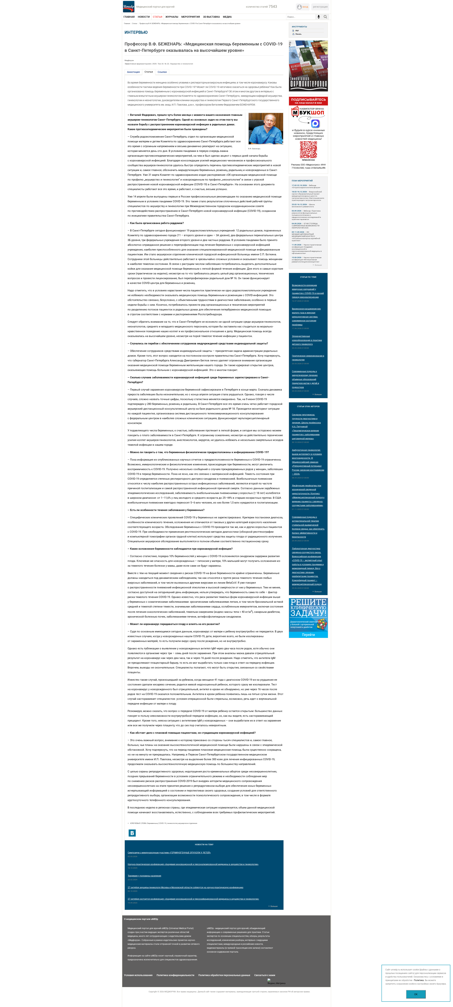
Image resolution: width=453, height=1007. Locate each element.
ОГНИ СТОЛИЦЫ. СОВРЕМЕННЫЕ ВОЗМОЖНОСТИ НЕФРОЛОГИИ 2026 (305, 226)
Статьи (134, 23)
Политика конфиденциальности (175, 975)
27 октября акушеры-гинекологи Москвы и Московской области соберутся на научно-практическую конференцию (185, 887)
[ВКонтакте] (132, 833)
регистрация (320, 6)
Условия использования (138, 975)
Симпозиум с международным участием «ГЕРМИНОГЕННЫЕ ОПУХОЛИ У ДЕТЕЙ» (169, 852)
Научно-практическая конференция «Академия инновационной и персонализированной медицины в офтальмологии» (307, 249)
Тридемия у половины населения (144, 876)
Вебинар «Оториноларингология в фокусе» (306, 186)
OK (416, 994)
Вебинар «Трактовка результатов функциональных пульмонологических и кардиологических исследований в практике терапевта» (306, 215)
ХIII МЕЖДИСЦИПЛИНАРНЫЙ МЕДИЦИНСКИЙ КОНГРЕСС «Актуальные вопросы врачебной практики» (306, 236)
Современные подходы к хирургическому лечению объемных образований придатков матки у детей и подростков (305, 379)
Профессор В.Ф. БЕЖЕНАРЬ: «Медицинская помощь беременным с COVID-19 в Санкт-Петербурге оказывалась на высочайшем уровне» (190, 23)
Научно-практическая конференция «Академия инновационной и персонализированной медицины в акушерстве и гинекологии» (193, 864)
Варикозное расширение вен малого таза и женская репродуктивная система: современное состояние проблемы (306, 317)
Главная (127, 23)
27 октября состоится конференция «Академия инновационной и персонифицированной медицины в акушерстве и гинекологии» (193, 899)
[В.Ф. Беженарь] (265, 143)
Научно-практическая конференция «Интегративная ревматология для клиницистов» (306, 260)
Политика (419, 980)
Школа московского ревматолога (303, 205)
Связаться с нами (264, 975)
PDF (297, 31)
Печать (299, 34)
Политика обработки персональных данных (224, 975)
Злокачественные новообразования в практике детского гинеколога (307, 340)
